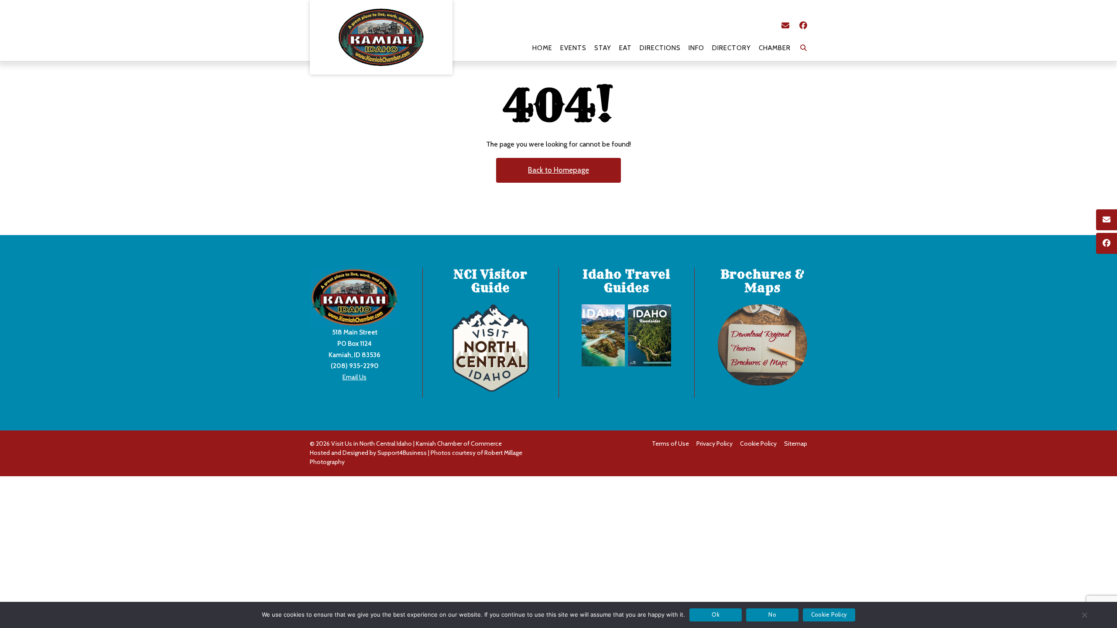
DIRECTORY (731, 48)
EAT (625, 48)
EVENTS (573, 48)
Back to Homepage (558, 170)
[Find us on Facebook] (803, 26)
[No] (1084, 615)
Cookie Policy (758, 443)
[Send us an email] (785, 26)
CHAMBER (775, 48)
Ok (716, 614)
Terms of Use (670, 443)
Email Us (355, 377)
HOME (542, 48)
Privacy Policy (714, 443)
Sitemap (795, 443)
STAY (602, 48)
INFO (696, 48)
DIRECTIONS (660, 48)
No (772, 614)
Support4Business (402, 453)
